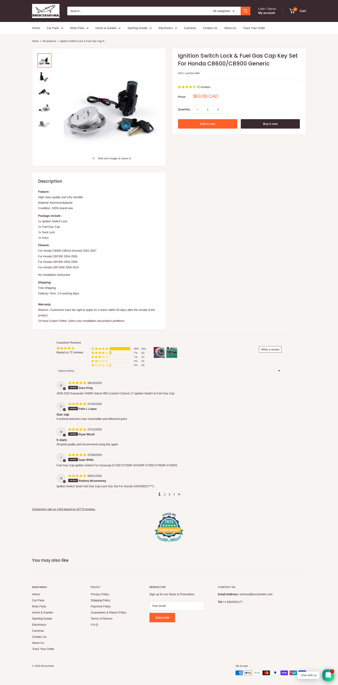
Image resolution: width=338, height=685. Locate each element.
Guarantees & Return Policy (109, 612)
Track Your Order (254, 28)
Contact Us (210, 28)
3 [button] (169, 494)
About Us (230, 28)
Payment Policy (101, 606)
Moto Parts (77, 28)
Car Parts (53, 28)
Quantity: (184, 109)
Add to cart (207, 123)
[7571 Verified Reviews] (169, 542)
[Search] (245, 11)
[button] (187, 87)
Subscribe (162, 617)
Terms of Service (101, 618)
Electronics (166, 28)
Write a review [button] (270, 349)
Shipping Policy (100, 600)
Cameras (190, 28)
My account (266, 13)
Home (36, 28)
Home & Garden (105, 28)
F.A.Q (94, 624)
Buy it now (270, 123)
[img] (77, 383)
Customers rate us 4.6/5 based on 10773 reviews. (64, 509)
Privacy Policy (100, 594)
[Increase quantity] (218, 109)
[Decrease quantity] (197, 109)
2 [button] (164, 494)
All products (49, 41)
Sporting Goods (137, 28)
